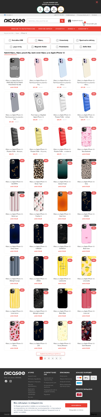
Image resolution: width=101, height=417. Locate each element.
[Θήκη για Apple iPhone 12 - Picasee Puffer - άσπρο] (62, 102)
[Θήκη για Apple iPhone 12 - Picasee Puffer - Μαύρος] (14, 136)
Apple (17, 33)
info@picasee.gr (70, 15)
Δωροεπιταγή (32, 376)
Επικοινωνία (63, 376)
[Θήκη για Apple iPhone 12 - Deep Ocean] (14, 233)
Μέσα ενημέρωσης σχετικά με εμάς (65, 385)
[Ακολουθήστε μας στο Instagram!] (10, 381)
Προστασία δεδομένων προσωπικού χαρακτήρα (31, 391)
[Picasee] (14, 20)
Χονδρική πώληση (65, 381)
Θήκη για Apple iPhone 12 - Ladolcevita (62, 280)
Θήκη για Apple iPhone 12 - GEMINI (86, 215)
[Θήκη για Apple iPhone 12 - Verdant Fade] (62, 169)
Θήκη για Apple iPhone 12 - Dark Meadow (86, 344)
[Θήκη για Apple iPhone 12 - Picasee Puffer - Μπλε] (86, 102)
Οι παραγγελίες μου (50, 382)
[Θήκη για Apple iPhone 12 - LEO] (38, 330)
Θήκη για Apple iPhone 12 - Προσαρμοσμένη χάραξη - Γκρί (14, 117)
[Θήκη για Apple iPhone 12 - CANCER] (38, 233)
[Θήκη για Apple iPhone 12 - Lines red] (86, 298)
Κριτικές (30, 397)
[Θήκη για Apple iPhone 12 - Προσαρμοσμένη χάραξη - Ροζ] (38, 67)
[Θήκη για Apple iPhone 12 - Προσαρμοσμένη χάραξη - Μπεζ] (86, 67)
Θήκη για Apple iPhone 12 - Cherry (14, 344)
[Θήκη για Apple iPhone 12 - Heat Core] (62, 201)
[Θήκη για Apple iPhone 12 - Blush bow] (86, 233)
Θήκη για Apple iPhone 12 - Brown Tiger (38, 183)
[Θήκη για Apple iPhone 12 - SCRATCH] (62, 233)
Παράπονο (47, 394)
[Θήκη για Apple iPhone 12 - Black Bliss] (62, 298)
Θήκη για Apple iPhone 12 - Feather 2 (38, 215)
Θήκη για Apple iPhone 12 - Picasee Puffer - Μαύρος (14, 150)
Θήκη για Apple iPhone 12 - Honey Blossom (62, 344)
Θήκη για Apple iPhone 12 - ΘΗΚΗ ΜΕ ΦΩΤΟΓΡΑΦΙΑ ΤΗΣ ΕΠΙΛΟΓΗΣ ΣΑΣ (14, 82)
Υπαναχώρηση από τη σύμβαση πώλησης (50, 390)
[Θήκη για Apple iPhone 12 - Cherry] (14, 330)
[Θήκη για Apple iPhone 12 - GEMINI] (86, 201)
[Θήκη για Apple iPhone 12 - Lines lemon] (14, 298)
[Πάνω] (2, 414)
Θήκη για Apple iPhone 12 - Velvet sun (14, 215)
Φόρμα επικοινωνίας (66, 379)
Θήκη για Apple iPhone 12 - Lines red (86, 312)
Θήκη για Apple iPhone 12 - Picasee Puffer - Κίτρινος (38, 150)
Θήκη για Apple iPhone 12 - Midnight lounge (14, 280)
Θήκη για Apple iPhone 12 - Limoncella (86, 280)
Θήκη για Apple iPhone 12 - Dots (86, 183)
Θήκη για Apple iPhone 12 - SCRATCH (62, 247)
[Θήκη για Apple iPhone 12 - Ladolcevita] (62, 266)
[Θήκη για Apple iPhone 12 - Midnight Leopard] (38, 298)
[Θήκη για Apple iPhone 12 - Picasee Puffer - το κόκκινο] (62, 136)
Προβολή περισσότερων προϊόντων (50, 353)
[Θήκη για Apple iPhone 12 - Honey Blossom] (62, 330)
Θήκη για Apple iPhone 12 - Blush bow (86, 247)
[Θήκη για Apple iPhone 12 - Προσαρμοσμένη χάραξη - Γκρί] (14, 102)
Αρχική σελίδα (9, 33)
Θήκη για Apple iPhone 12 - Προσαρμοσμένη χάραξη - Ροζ (38, 82)
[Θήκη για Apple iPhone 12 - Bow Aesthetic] (86, 136)
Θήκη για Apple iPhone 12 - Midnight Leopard (38, 312)
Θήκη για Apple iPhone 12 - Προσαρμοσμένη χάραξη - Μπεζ (86, 82)
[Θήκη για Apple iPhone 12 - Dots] (86, 169)
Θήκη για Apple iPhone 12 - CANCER (38, 247)
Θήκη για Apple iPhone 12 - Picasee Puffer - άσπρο (62, 116)
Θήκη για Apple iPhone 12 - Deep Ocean (14, 247)
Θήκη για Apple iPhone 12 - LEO (38, 344)
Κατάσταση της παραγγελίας (48, 379)
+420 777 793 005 (59, 15)
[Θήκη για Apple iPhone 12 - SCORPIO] (14, 169)
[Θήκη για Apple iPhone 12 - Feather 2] (38, 201)
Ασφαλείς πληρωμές (34, 381)
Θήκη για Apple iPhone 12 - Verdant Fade (62, 183)
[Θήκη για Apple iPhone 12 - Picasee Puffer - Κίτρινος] (38, 136)
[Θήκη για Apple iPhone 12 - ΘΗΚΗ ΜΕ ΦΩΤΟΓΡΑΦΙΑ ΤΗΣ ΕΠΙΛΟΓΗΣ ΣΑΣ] (14, 67)
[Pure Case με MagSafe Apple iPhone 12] (38, 102)
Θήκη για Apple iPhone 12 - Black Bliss (62, 312)
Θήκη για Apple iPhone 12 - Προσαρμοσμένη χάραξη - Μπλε (62, 82)
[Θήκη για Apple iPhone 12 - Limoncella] (86, 266)
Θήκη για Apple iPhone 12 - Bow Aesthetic (86, 150)
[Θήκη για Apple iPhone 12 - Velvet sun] (14, 201)
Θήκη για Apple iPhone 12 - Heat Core (62, 215)
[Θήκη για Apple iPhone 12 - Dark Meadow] (86, 330)
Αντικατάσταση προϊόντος (48, 386)
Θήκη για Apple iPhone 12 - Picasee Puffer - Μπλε (86, 116)
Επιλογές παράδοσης (34, 379)
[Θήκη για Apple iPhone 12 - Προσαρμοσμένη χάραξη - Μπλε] (62, 67)
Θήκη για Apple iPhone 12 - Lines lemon (14, 312)
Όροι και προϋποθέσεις (32, 385)
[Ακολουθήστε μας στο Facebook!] (6, 381)
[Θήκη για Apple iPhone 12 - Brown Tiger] (38, 169)
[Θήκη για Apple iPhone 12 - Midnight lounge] (14, 266)
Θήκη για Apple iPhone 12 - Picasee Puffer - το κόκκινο (62, 150)
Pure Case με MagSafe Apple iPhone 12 (38, 116)
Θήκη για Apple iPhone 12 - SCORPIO (14, 183)
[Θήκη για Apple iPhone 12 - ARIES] (38, 266)
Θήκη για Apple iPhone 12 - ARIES (38, 280)
